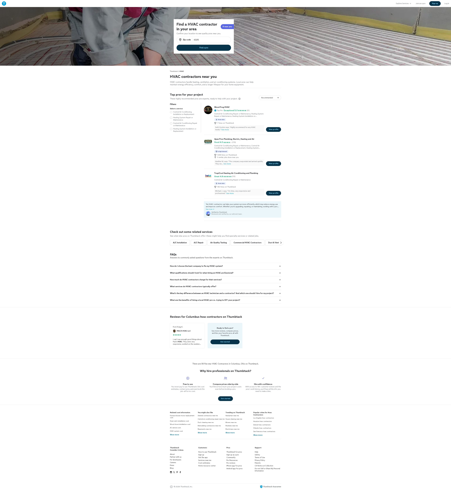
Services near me (204, 460)
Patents (258, 463)
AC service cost (175, 428)
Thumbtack (174, 71)
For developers (175, 460)
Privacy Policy (260, 460)
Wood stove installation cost (180, 424)
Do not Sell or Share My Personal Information (267, 470)
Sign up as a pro (232, 455)
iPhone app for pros (234, 466)
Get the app (203, 457)
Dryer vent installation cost (179, 421)
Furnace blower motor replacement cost (182, 416)
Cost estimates (204, 463)
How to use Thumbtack (207, 452)
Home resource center (207, 466)
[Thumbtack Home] (4, 3)
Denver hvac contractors (261, 425)
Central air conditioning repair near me (211, 419)
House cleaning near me (234, 419)
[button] (218, 110)
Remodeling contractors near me (209, 426)
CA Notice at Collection (264, 466)
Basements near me (204, 429)
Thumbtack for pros (234, 452)
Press (172, 465)
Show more (174, 435)
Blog (171, 468)
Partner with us (175, 457)
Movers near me (231, 422)
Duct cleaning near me (206, 422)
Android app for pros (234, 469)
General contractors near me (208, 415)
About (172, 454)
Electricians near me (232, 429)
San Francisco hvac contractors (264, 431)
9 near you (227, 26)
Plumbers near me (232, 426)
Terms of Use (260, 457)
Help (256, 452)
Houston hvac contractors (262, 421)
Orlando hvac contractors (262, 428)
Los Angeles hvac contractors (263, 418)
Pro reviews (230, 463)
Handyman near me (232, 415)
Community (230, 457)
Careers (173, 462)
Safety (257, 455)
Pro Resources (232, 460)
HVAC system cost (176, 431)
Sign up (201, 455)
